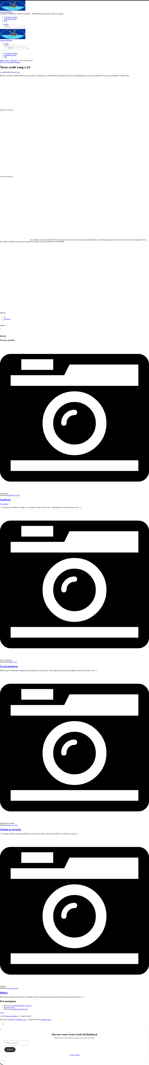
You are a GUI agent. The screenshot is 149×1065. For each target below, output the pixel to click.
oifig (3, 72)
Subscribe (10, 1049)
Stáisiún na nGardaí (10, 829)
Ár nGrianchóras (9, 666)
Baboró (4, 992)
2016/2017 (13, 60)
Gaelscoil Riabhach (11, 1016)
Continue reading (74, 1055)
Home (2, 60)
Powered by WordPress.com (17, 1019)
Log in (2, 1013)
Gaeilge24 (5, 499)
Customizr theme (45, 1019)
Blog (7, 60)
